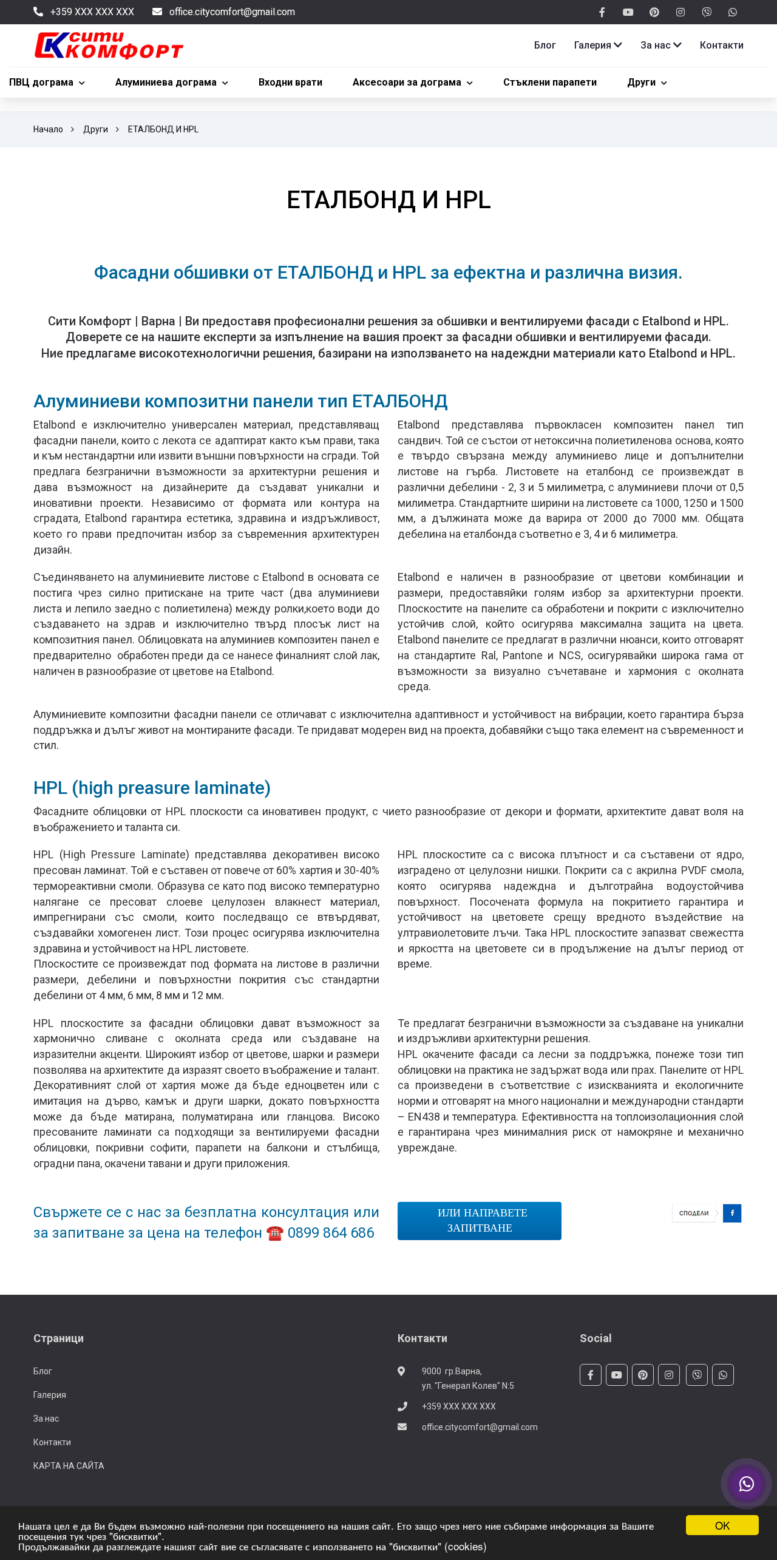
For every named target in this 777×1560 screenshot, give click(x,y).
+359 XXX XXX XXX (459, 1406)
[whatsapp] (733, 13)
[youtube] (628, 13)
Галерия (49, 1395)
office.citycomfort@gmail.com (480, 1427)
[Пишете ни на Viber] (746, 1484)
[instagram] (680, 13)
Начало (48, 129)
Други (95, 129)
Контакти (52, 1442)
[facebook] (602, 13)
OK (722, 1525)
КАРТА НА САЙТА (68, 1466)
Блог (42, 1371)
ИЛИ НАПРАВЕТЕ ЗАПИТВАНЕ (480, 1221)
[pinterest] (654, 13)
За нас (46, 1418)
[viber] (707, 13)
